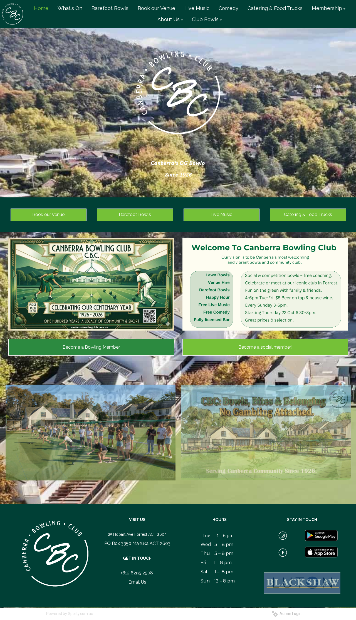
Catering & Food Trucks (308, 214)
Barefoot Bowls (135, 214)
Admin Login (289, 613)
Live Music (221, 214)
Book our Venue (48, 214)
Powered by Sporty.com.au (69, 613)
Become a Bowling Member (91, 347)
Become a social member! (265, 347)
